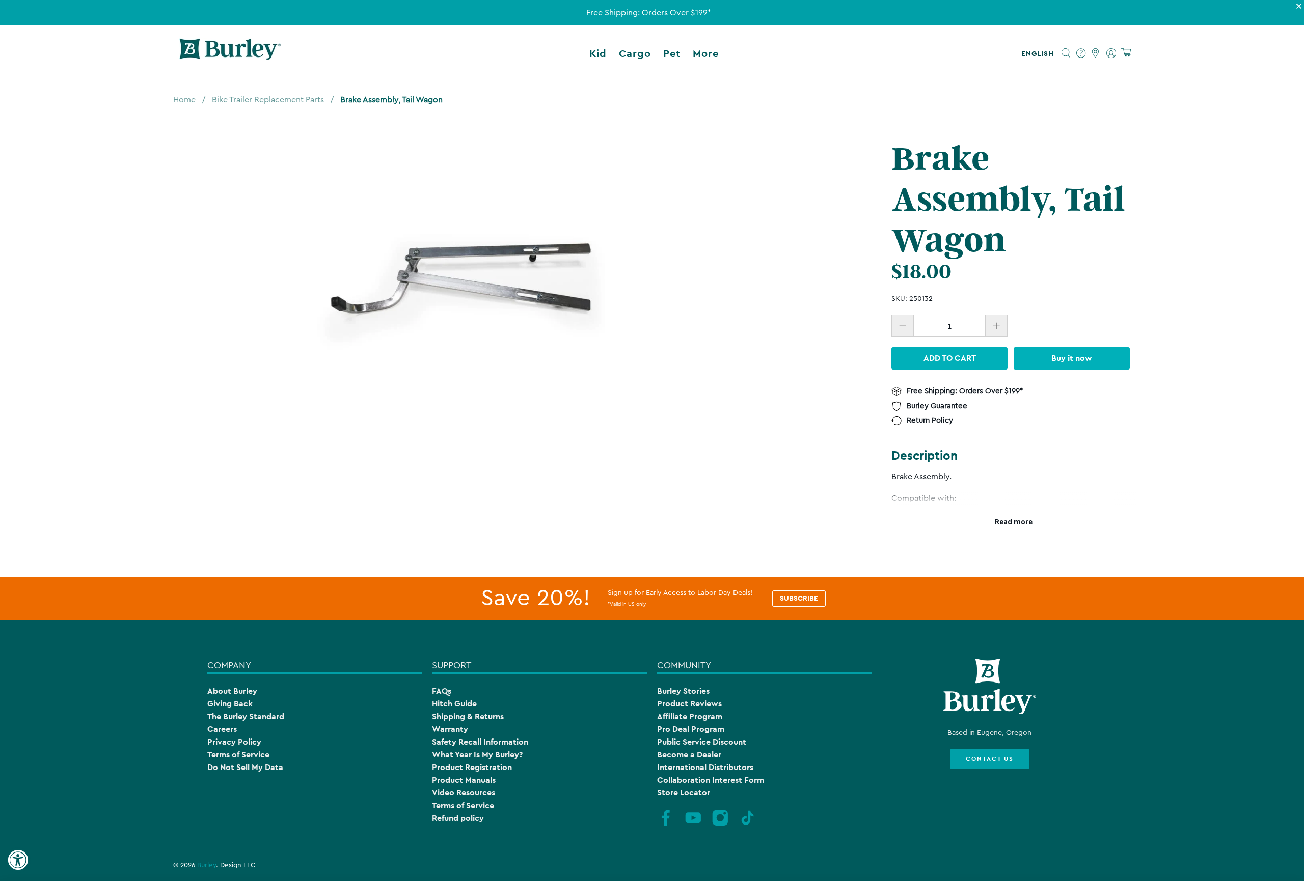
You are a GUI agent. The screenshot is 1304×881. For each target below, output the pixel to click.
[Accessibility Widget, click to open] (18, 860)
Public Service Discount (701, 741)
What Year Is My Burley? (477, 754)
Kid (598, 53)
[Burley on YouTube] (693, 824)
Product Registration (472, 767)
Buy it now (1071, 358)
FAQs (441, 691)
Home (184, 100)
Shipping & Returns (468, 716)
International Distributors (705, 767)
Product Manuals (464, 780)
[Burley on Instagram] (720, 824)
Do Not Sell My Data (245, 767)
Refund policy (458, 818)
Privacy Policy (234, 741)
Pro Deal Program (690, 729)
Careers (222, 729)
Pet (672, 53)
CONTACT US (990, 759)
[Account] (1111, 53)
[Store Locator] (1096, 53)
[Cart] (1126, 53)
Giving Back (230, 703)
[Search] (1066, 53)
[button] (1039, 53)
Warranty (450, 729)
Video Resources (463, 792)
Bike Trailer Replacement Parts (268, 100)
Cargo (635, 53)
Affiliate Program (689, 716)
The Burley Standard (245, 716)
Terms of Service (238, 754)
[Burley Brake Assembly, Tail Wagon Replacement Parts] (461, 282)
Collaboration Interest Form (710, 780)
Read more (1014, 521)
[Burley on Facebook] (665, 824)
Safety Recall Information (480, 741)
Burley (206, 865)
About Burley (232, 691)
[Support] (1081, 53)
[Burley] (230, 53)
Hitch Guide (454, 703)
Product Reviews (689, 703)
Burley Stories (683, 691)
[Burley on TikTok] (747, 824)
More (706, 53)
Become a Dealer (689, 754)
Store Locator (683, 792)
